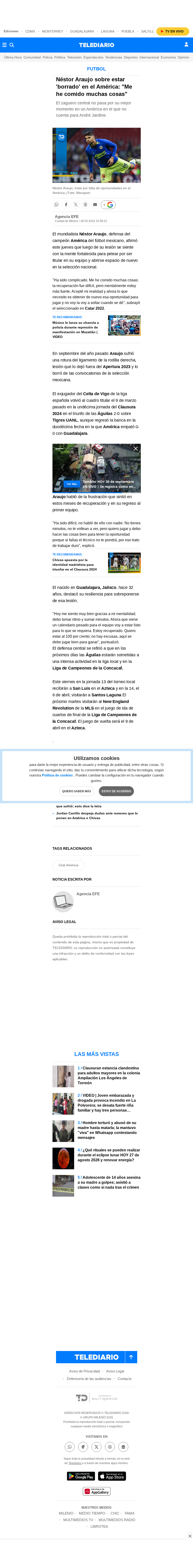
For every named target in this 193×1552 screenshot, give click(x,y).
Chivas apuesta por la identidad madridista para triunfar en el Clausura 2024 (74, 564)
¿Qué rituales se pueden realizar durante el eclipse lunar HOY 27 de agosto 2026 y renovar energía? (109, 1155)
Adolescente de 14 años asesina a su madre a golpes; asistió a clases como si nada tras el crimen (109, 1182)
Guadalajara (82, 31)
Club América (68, 865)
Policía (47, 57)
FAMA (129, 1513)
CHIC (115, 1513)
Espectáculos (93, 57)
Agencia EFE (67, 216)
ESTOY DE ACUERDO (116, 791)
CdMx (30, 31)
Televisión (74, 57)
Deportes (131, 57)
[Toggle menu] (4, 45)
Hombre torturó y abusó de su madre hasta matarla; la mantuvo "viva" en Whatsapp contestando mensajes (107, 1130)
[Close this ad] (189, 1536)
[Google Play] (81, 1477)
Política (59, 57)
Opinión (183, 57)
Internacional (149, 57)
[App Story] (112, 1476)
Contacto (125, 1379)
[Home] (96, 45)
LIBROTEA (99, 1526)
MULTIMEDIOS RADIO (117, 1520)
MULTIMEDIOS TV (78, 1520)
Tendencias (113, 57)
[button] (56, 205)
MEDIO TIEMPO (92, 1513)
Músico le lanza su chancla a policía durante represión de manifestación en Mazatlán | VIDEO (75, 330)
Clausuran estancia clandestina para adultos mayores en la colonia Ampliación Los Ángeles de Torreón (109, 1075)
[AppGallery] (96, 1492)
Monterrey (52, 31)
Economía (168, 57)
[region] (96, 12)
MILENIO (66, 1513)
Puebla (127, 31)
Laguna (107, 31)
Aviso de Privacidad (84, 1371)
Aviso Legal (115, 1371)
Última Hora (13, 57)
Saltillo (149, 31)
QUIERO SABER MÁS (76, 791)
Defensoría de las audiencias (89, 1379)
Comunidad (32, 57)
